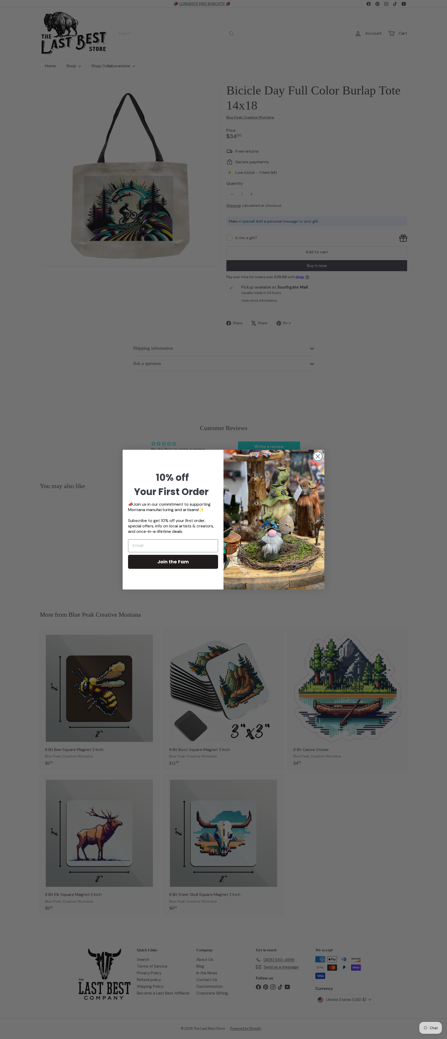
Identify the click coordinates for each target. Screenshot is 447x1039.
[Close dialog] (317, 456)
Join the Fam (173, 561)
